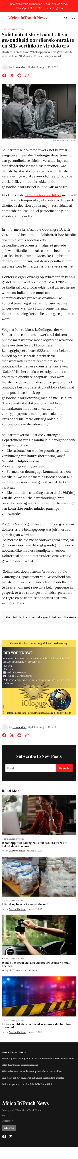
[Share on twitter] (12, 75)
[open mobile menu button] (4, 17)
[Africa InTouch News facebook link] (4, 1136)
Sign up (5, 1115)
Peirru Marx (19, 67)
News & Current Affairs (13, 29)
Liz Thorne (14, 970)
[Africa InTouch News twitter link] (10, 1136)
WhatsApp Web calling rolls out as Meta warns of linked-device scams (38, 1058)
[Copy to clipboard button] (26, 75)
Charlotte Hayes (17, 850)
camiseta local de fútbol (43, 195)
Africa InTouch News (30, 1110)
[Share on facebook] (5, 75)
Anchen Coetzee (17, 909)
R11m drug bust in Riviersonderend (20, 1065)
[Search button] (66, 18)
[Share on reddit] (19, 75)
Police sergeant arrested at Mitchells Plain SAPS (27, 1084)
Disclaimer (7, 1121)
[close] (74, 6)
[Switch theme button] (73, 18)
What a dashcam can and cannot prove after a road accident (32, 1071)
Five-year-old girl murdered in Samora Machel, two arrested (33, 1078)
